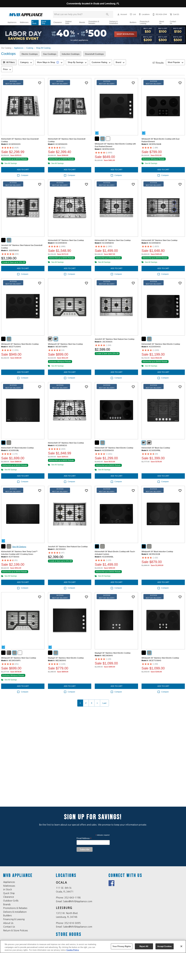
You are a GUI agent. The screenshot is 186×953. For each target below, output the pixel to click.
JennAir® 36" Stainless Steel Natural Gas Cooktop (114, 339)
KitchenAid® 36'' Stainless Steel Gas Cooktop (113, 240)
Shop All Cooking (43, 48)
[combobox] (25, 62)
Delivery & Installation (113, 23)
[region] (93, 946)
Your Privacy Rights (121, 946)
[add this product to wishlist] (39, 82)
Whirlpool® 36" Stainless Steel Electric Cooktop (160, 658)
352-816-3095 (72, 923)
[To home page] (25, 14)
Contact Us (173, 23)
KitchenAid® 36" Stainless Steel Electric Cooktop (114, 448)
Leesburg (64, 907)
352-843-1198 (72, 897)
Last (104, 703)
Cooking (29, 48)
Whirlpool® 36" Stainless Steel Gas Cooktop (65, 344)
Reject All (144, 946)
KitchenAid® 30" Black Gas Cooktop (156, 448)
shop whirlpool (125, 34)
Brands (82, 22)
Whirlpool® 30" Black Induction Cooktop (157, 552)
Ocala (61, 882)
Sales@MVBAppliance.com (77, 901)
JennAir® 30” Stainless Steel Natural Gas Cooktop (68, 547)
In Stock (34, 23)
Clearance (57, 22)
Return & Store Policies (15, 930)
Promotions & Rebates (93, 23)
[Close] (181, 946)
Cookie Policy (72, 950)
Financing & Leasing (144, 23)
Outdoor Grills (68, 23)
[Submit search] (107, 14)
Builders (133, 22)
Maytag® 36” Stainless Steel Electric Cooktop (112, 653)
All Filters (10, 62)
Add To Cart (23, 170)
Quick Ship (44, 23)
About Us (161, 23)
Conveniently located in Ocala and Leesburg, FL (93, 3)
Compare (24, 175)
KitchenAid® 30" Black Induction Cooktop (17, 448)
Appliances (12, 22)
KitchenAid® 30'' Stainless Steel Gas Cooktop (66, 240)
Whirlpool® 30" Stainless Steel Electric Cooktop (20, 344)
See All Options (19, 546)
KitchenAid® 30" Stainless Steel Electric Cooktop (161, 344)
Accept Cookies (164, 946)
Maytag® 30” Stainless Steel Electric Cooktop (66, 658)
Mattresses (24, 22)
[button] (118, 14)
